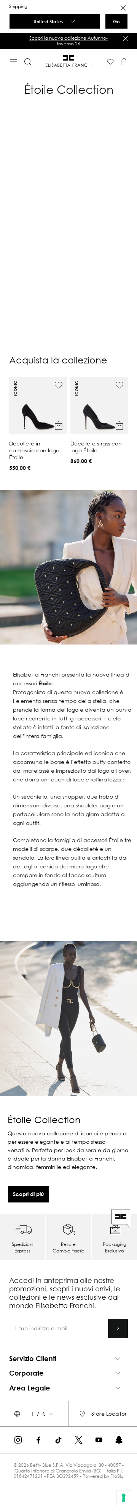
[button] (38, 424)
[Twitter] (78, 1440)
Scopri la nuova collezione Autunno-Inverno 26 (91, 41)
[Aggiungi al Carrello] (58, 425)
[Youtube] (99, 1440)
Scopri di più (28, 1194)
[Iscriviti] (118, 1328)
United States (48, 21)
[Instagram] (18, 1440)
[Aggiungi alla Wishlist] (58, 385)
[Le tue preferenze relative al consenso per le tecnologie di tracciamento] (123, 1497)
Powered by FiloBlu (103, 1476)
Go (116, 21)
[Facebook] (38, 1440)
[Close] (123, 8)
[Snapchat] (119, 1440)
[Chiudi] (125, 38)
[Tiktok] (58, 1440)
